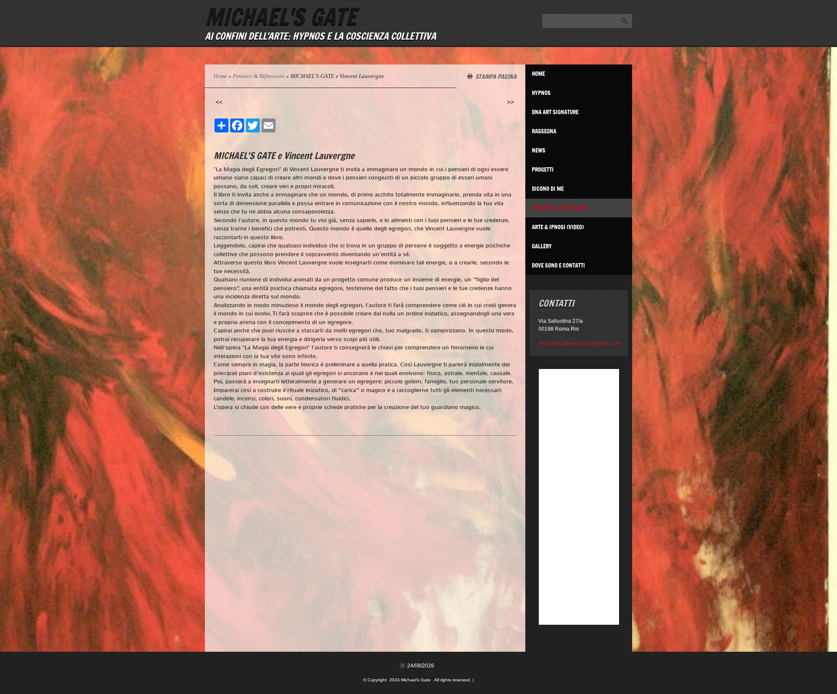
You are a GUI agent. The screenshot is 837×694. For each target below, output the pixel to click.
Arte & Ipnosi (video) (558, 227)
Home (220, 76)
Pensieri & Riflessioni (259, 76)
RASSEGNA (544, 131)
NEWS (538, 150)
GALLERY (542, 246)
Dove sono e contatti (558, 265)
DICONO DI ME (548, 188)
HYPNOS (541, 92)
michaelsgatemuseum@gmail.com (578, 343)
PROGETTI (543, 169)
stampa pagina (496, 76)
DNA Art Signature (555, 112)
